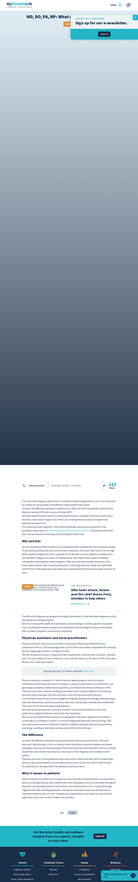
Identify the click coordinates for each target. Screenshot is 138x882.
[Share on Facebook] (109, 489)
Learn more (88, 671)
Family (69, 24)
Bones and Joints (22, 874)
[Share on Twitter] (114, 489)
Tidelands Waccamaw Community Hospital (68, 530)
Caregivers (84, 869)
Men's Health (84, 879)
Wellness (116, 862)
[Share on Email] (123, 489)
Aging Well (115, 869)
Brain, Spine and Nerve (22, 879)
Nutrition (53, 874)
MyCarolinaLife (19, 5)
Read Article (78, 604)
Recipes (53, 869)
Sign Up (100, 836)
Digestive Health (22, 869)
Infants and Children (84, 874)
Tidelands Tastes (53, 862)
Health (72, 812)
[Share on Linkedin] (119, 489)
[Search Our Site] (128, 5)
